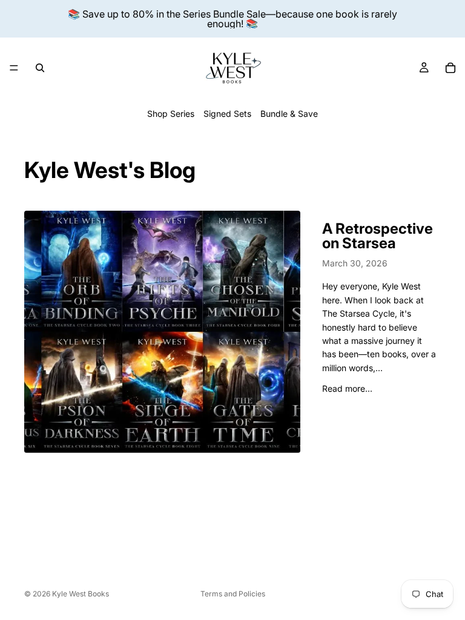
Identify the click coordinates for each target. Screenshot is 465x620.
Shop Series (170, 113)
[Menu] (14, 68)
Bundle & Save (289, 113)
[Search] (40, 67)
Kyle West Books (80, 593)
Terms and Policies (232, 593)
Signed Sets (227, 113)
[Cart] (450, 67)
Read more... (347, 388)
